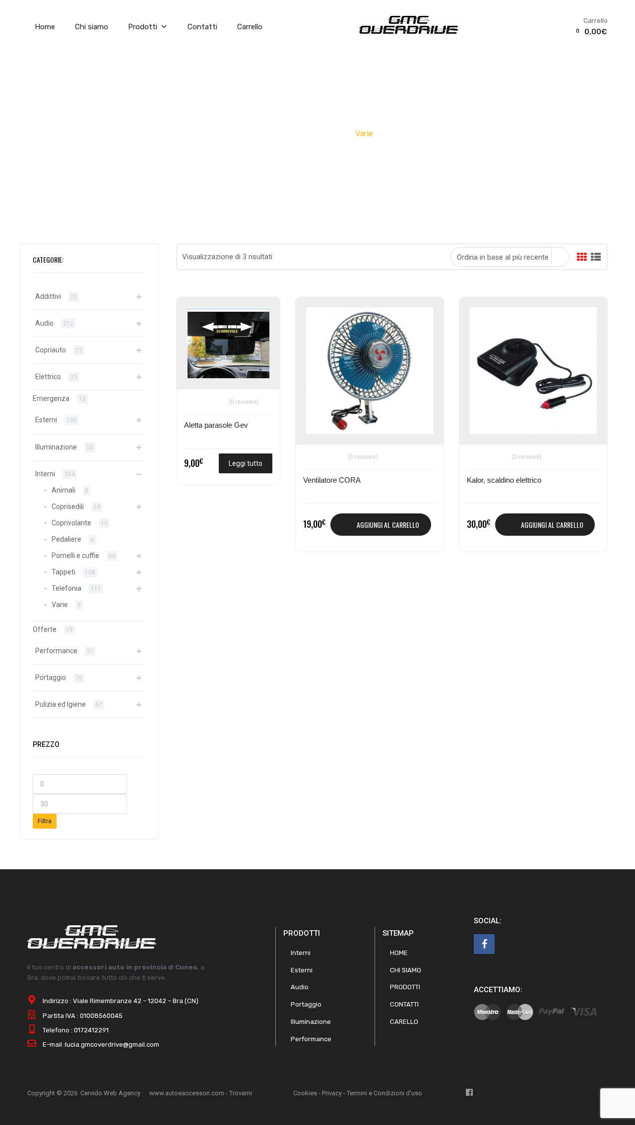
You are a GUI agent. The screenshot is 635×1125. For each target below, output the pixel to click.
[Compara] (196, 332)
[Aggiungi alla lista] (196, 315)
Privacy (332, 1093)
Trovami (240, 1093)
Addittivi (48, 296)
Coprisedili (68, 506)
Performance (56, 651)
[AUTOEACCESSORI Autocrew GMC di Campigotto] (408, 31)
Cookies (305, 1093)
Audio (44, 323)
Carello (404, 1021)
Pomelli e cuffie (75, 556)
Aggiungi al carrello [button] (388, 524)
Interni (337, 133)
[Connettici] (484, 944)
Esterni (46, 420)
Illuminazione (56, 447)
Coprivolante (71, 523)
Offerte (45, 629)
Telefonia (66, 588)
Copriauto (50, 350)
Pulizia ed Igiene (60, 704)
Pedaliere (66, 539)
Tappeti (63, 572)
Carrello (249, 26)
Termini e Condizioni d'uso (384, 1093)
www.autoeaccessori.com (186, 1093)
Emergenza (51, 398)
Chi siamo (91, 26)
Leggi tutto (245, 463)
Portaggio (50, 677)
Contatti (202, 26)
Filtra (45, 821)
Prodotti (142, 26)
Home (45, 26)
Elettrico (48, 377)
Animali (63, 490)
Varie (60, 605)
